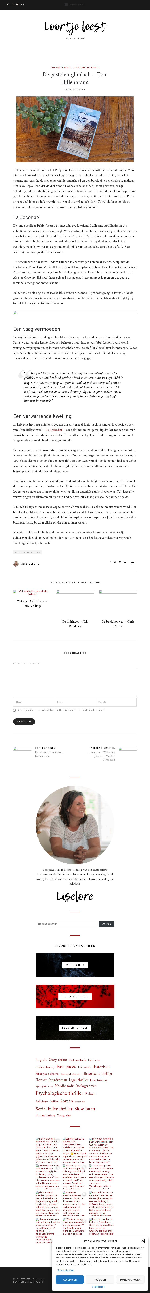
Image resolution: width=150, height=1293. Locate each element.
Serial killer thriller (54, 1109)
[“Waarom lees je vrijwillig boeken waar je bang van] (75, 1230)
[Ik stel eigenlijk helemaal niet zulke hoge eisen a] (48, 1150)
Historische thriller (27, 553)
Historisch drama (47, 1074)
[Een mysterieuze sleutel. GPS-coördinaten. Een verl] (75, 1150)
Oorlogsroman (86, 1086)
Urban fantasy (45, 1115)
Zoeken (106, 924)
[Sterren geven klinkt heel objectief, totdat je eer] (75, 1176)
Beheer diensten (65, 1270)
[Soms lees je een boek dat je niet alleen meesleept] (101, 1176)
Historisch (101, 1067)
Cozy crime (58, 1060)
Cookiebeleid (98, 1286)
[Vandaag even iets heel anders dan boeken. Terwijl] (48, 1176)
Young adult (64, 1116)
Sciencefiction (80, 1101)
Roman (66, 1101)
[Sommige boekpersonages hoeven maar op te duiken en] (75, 1203)
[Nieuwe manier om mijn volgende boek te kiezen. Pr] (48, 1230)
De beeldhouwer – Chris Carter (118, 624)
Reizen (90, 1094)
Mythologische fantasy (44, 1086)
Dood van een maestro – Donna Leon (49, 754)
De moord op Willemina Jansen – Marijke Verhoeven (100, 756)
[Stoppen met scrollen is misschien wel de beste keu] (48, 1203)
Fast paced (66, 1067)
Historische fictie (86, 68)
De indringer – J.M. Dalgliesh (75, 624)
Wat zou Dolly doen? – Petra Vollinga (32, 604)
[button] (143, 1241)
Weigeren (100, 1279)
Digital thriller (94, 1060)
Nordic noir (64, 1086)
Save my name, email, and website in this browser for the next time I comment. (61, 710)
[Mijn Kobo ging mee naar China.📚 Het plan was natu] (101, 1150)
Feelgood (84, 1067)
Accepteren (70, 1279)
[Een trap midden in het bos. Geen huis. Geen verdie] (101, 1230)
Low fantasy (98, 1080)
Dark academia (77, 1060)
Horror (41, 1080)
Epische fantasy (45, 1067)
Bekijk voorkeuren (130, 1279)
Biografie (41, 1060)
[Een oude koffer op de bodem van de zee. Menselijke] (101, 1203)
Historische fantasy (70, 1074)
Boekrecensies (61, 68)
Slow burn (84, 1109)
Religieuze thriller (47, 1101)
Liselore (32, 564)
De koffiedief (53, 430)
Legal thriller (78, 1080)
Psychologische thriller (59, 1093)
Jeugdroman (57, 1080)
